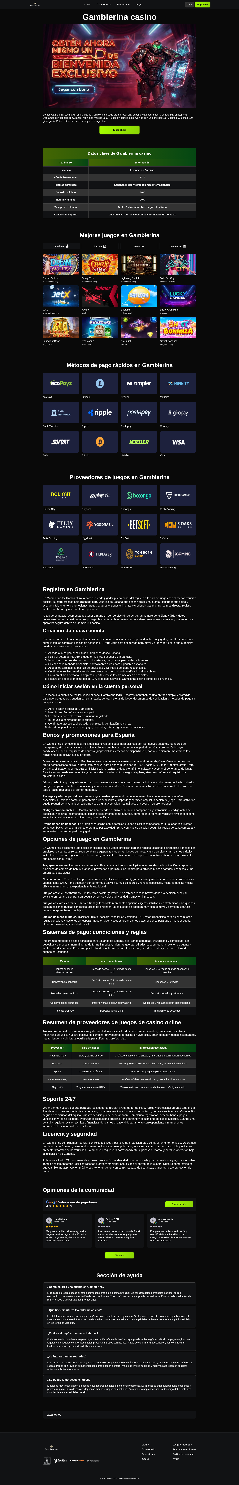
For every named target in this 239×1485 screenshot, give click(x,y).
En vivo (98, 246)
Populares (59, 246)
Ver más (119, 1255)
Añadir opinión (179, 1204)
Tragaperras (175, 246)
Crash (137, 246)
